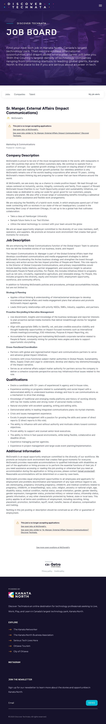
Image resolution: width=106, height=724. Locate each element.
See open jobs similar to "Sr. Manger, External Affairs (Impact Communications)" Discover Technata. (51, 134)
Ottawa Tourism (22, 646)
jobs (7, 94)
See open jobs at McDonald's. (25, 129)
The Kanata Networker (25, 629)
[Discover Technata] (29, 5)
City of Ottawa (21, 651)
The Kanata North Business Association (33, 635)
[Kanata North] (53, 595)
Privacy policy (47, 571)
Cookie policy (59, 571)
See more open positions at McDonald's (53, 547)
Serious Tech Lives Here (26, 640)
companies (19, 94)
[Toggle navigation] (100, 5)
